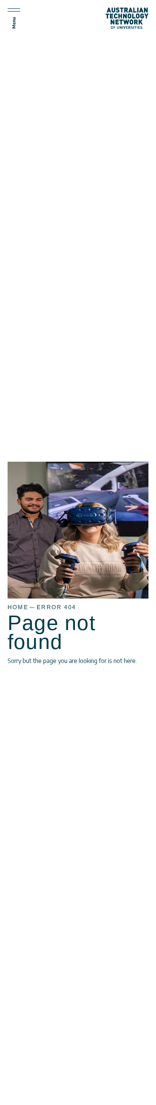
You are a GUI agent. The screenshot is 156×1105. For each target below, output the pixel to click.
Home (18, 607)
